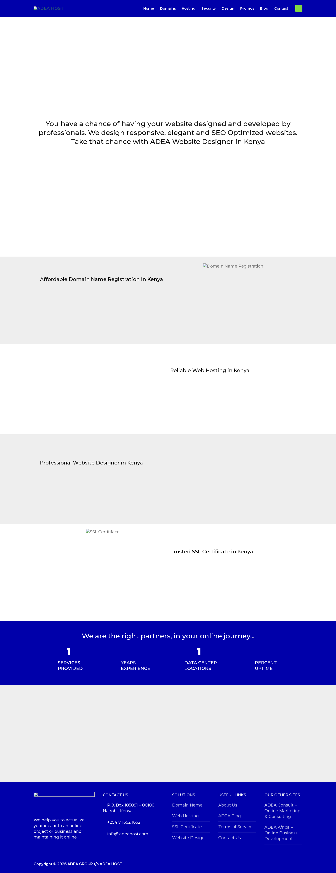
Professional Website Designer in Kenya (91, 463)
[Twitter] (292, 864)
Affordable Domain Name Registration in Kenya (101, 279)
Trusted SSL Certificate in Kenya (211, 552)
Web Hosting (185, 815)
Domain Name (187, 805)
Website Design (188, 837)
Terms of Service (235, 826)
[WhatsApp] (298, 8)
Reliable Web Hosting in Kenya (209, 370)
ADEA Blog (229, 815)
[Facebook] (285, 864)
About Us (227, 805)
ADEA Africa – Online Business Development (281, 833)
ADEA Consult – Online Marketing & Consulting (282, 811)
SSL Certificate (187, 826)
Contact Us (229, 837)
